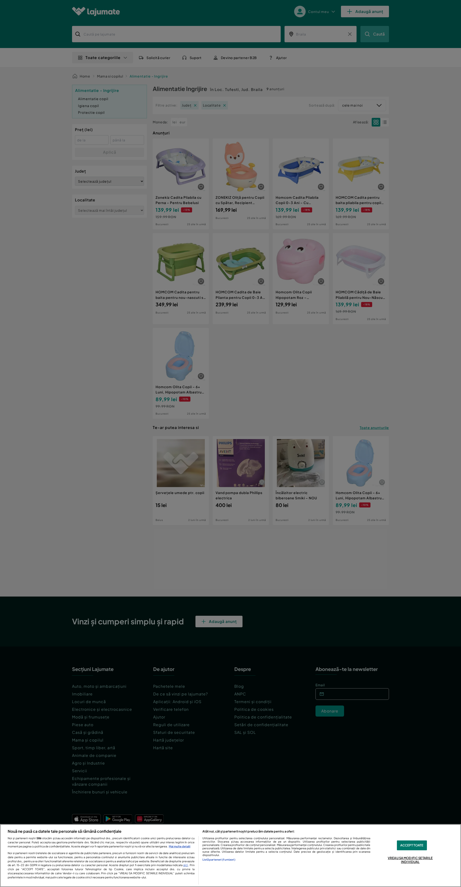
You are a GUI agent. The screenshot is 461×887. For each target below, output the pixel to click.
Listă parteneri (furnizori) (218, 859)
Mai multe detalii (179, 846)
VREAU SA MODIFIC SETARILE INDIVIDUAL (410, 860)
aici (185, 865)
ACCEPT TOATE (412, 845)
